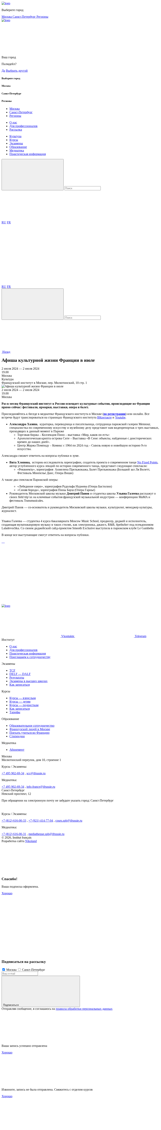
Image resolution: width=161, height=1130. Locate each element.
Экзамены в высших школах (28, 681)
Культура (15, 136)
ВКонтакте (104, 417)
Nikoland (31, 841)
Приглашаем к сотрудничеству (29, 657)
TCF (12, 670)
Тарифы (14, 712)
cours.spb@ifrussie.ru (68, 820)
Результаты (16, 677)
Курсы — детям (19, 701)
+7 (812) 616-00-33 (14, 820)
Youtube (120, 417)
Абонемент (16, 749)
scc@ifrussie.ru (36, 773)
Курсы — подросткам (23, 705)
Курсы (13, 139)
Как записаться (19, 684)
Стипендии (17, 736)
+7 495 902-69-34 (13, 773)
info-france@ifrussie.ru (41, 786)
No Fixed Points (147, 462)
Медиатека (16, 150)
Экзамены (16, 143)
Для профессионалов (23, 126)
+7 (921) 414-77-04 (40, 820)
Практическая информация (27, 154)
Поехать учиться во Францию (29, 732)
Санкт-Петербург (25, 16)
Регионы (42, 16)
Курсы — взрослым (22, 698)
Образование (18, 147)
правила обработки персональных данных (84, 1008)
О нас (13, 122)
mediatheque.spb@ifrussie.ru (46, 834)
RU (4, 222)
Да (3, 70)
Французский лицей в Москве (29, 729)
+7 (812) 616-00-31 (14, 834)
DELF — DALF (20, 674)
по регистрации (114, 414)
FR (9, 222)
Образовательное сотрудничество (31, 725)
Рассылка (15, 129)
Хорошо (7, 893)
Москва (7, 16)
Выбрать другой (17, 70)
